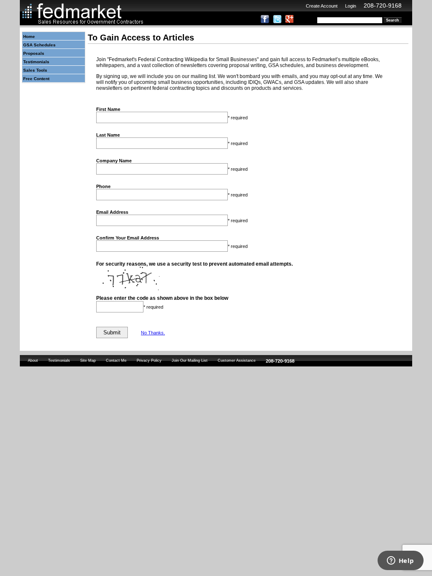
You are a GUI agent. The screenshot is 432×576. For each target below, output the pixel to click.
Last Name (108, 134)
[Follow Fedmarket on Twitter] (277, 21)
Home (29, 36)
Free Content (36, 78)
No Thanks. (153, 332)
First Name (108, 109)
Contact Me (116, 360)
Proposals (33, 53)
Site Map (88, 360)
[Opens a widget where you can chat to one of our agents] (400, 561)
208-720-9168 (383, 5)
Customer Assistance (237, 360)
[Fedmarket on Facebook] (265, 21)
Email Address (112, 212)
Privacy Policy (149, 360)
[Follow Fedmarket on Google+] (289, 21)
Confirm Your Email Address (127, 237)
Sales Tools (35, 70)
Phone (103, 186)
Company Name (114, 160)
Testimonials (36, 61)
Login (350, 5)
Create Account (322, 5)
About (33, 360)
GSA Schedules (39, 45)
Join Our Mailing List (190, 360)
